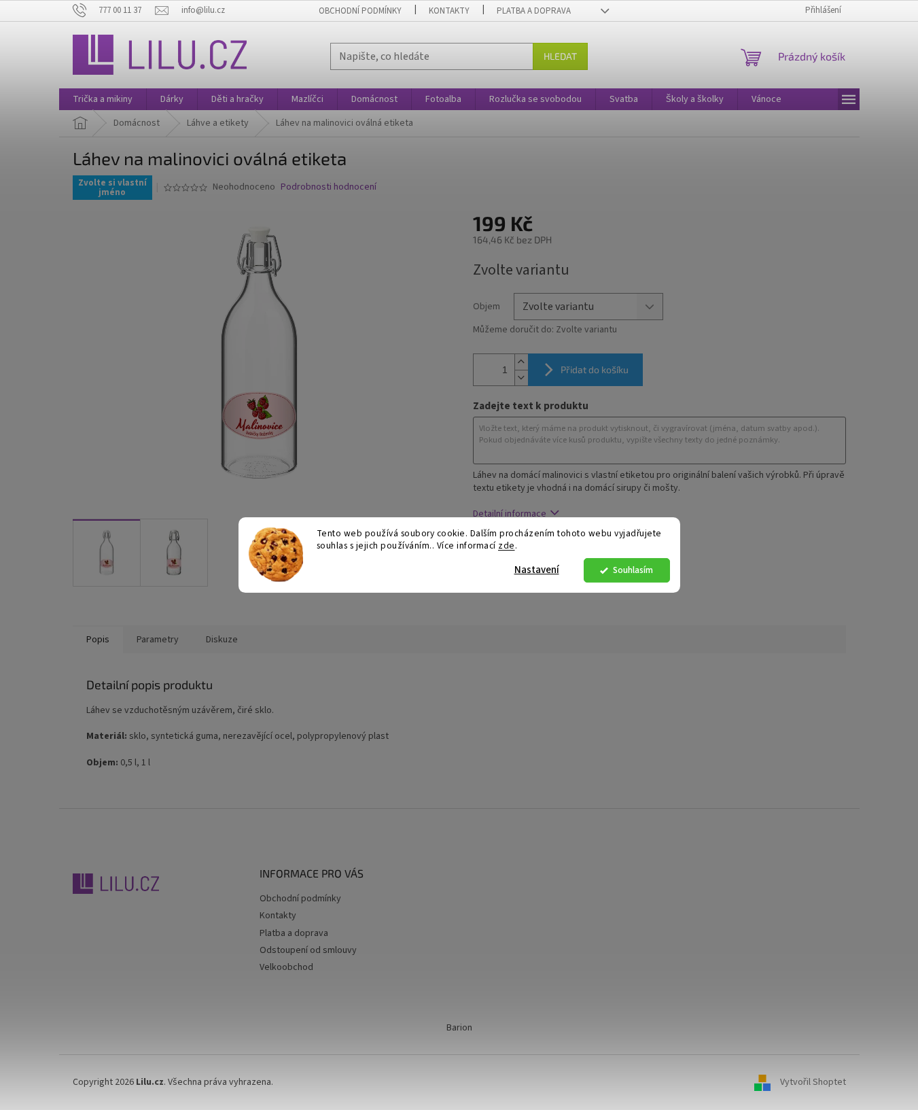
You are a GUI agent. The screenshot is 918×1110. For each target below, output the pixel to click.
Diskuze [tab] (222, 639)
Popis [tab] (97, 639)
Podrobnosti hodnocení (328, 187)
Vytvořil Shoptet (813, 1082)
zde (506, 546)
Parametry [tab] (158, 639)
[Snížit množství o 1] (521, 377)
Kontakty (449, 11)
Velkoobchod (286, 967)
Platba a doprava (534, 11)
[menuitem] (102, 99)
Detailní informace (509, 514)
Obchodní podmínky (360, 11)
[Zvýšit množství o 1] (521, 362)
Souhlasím (633, 569)
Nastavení (536, 570)
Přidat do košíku (595, 369)
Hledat (560, 56)
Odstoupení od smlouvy (308, 950)
